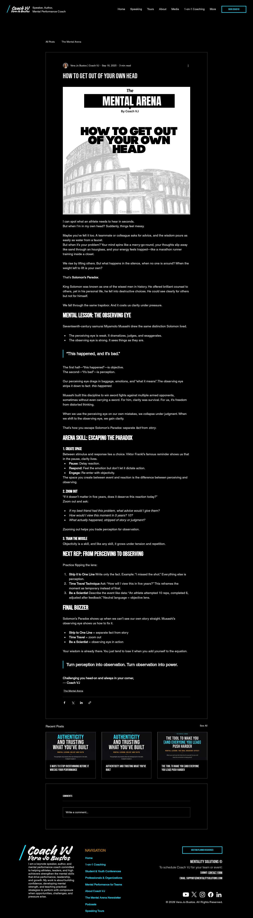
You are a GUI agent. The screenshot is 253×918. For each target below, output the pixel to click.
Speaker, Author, (43, 7)
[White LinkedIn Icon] (219, 894)
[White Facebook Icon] (210, 894)
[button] (136, 9)
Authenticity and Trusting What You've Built (126, 768)
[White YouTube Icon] (185, 894)
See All (203, 725)
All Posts (50, 41)
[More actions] (188, 65)
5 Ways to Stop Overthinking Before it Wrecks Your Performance (69, 768)
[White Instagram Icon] (202, 894)
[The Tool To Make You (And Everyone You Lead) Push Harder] (182, 746)
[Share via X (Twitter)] (73, 702)
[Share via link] (89, 702)
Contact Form (215, 873)
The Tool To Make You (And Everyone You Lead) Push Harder (180, 768)
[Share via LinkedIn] (81, 702)
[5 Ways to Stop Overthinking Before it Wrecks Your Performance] (71, 746)
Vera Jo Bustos (20, 11)
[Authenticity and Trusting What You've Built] (126, 746)
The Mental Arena (71, 41)
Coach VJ (20, 8)
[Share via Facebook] (64, 702)
